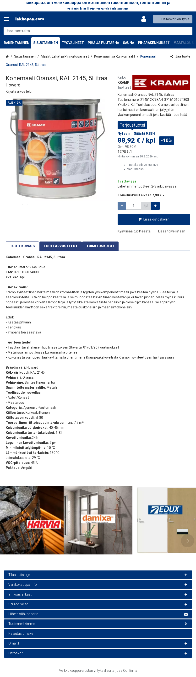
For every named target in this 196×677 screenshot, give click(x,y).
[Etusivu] (29, 19)
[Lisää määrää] (155, 206)
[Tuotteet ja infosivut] (8, 19)
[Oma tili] (145, 19)
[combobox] (98, 31)
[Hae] (187, 31)
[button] (19, 91)
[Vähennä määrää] (122, 206)
